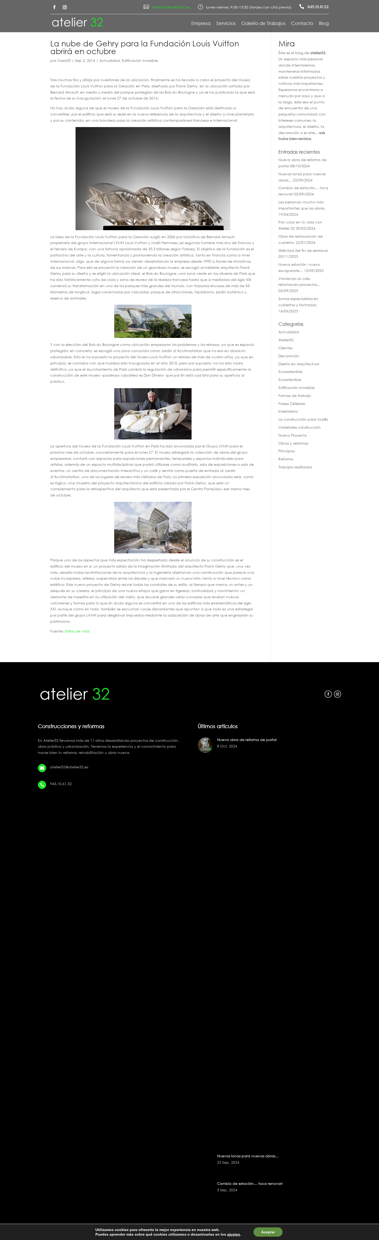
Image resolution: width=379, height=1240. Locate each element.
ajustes (233, 1234)
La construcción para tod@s (303, 419)
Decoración (288, 355)
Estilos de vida (77, 631)
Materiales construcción (299, 427)
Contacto (302, 23)
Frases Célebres (291, 403)
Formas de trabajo (294, 395)
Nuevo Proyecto (292, 435)
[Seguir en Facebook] (54, 7)
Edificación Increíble (140, 60)
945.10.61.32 (318, 7)
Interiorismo (288, 411)
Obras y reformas (293, 443)
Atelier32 (286, 339)
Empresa (201, 23)
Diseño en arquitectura (298, 363)
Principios (286, 450)
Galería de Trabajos (263, 23)
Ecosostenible (290, 371)
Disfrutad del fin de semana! (303, 250)
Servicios (226, 23)
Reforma (285, 458)
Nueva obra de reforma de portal (247, 739)
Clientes (285, 347)
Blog (324, 23)
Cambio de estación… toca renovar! (250, 1183)
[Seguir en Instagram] (65, 7)
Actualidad (110, 60)
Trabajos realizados (295, 466)
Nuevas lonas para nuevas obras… (248, 1155)
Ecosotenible (289, 379)
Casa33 (64, 60)
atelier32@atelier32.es (171, 7)
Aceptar (268, 1232)
